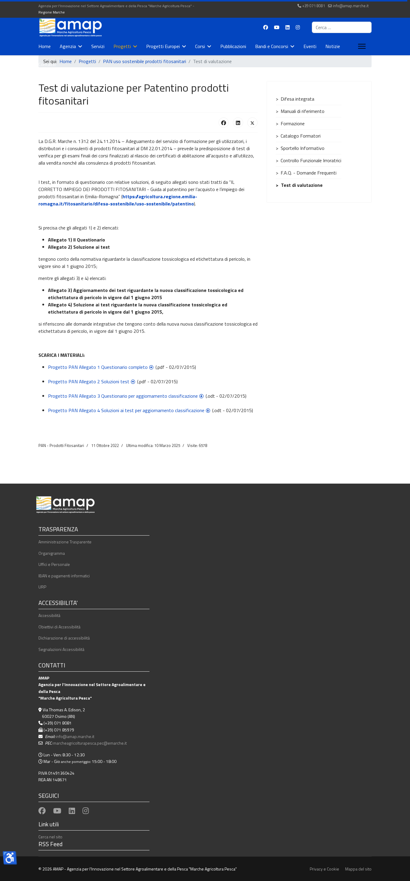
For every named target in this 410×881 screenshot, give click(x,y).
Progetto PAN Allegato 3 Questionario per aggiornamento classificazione (123, 395)
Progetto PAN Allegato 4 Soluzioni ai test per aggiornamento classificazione (126, 410)
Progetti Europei (163, 46)
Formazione (293, 123)
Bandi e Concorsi (271, 46)
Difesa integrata (297, 98)
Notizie (332, 46)
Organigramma (51, 553)
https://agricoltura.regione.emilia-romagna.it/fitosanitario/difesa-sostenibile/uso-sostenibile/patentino (117, 200)
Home (44, 46)
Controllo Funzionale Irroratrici (311, 160)
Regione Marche (51, 12)
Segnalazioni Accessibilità (61, 649)
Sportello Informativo (302, 148)
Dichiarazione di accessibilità (64, 638)
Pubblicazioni (233, 46)
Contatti (47, 64)
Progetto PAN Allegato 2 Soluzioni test (88, 381)
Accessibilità (49, 615)
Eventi (309, 46)
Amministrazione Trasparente (65, 542)
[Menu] (361, 46)
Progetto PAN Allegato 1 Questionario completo (98, 367)
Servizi (97, 46)
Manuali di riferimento (302, 111)
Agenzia (68, 46)
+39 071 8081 (313, 6)
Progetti (122, 46)
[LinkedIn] (238, 122)
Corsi (200, 46)
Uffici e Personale (54, 564)
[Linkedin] (287, 27)
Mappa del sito (358, 869)
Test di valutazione (302, 185)
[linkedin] (72, 810)
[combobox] (342, 27)
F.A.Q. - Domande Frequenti (308, 172)
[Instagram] (298, 27)
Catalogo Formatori (301, 135)
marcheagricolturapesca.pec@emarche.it (90, 743)
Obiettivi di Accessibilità (59, 627)
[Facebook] (265, 27)
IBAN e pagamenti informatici (64, 576)
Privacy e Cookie (324, 869)
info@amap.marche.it (351, 6)
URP (42, 587)
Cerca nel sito (50, 837)
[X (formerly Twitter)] (252, 122)
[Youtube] (276, 27)
